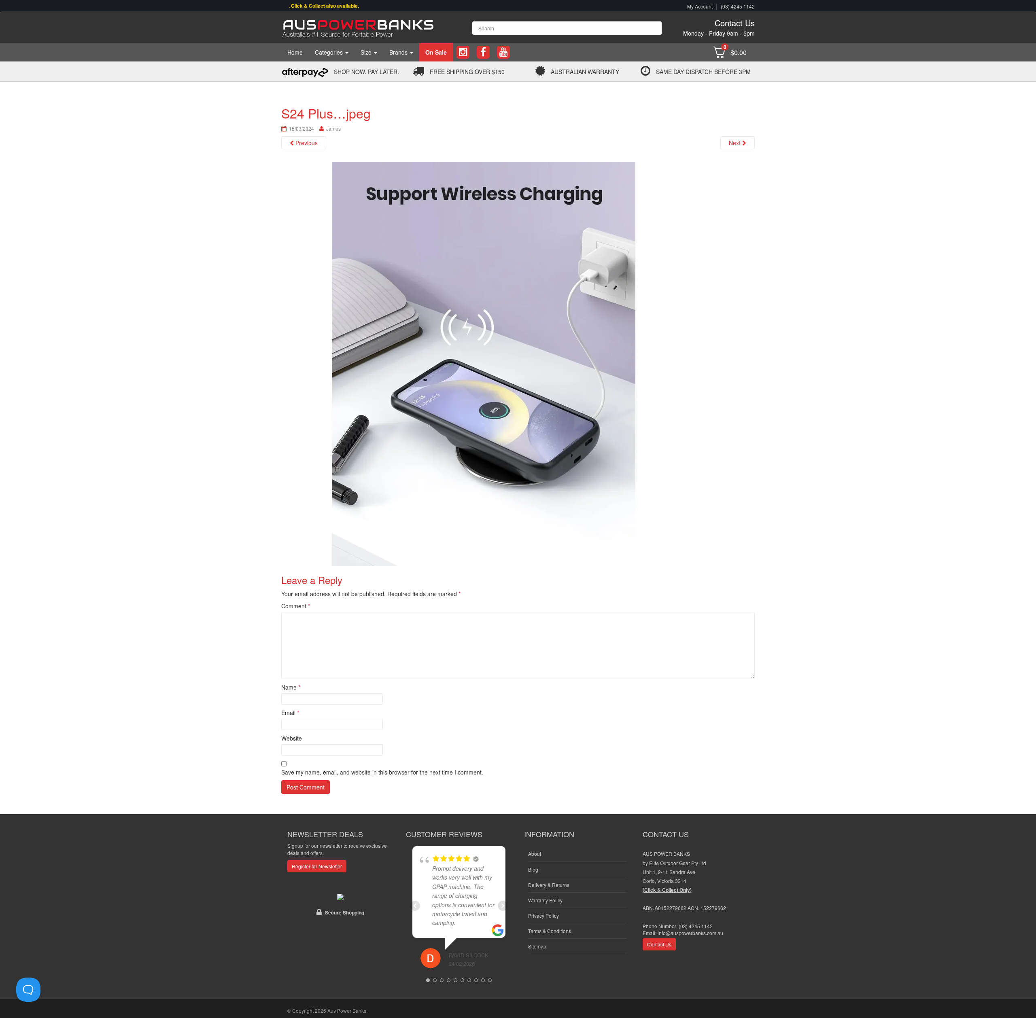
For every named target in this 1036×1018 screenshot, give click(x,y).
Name (290, 687)
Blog (533, 869)
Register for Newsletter (317, 866)
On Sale (436, 52)
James (333, 128)
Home (295, 52)
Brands (399, 52)
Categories (329, 52)
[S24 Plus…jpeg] (483, 363)
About (534, 853)
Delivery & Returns (548, 884)
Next (735, 143)
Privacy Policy (543, 915)
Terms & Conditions (549, 930)
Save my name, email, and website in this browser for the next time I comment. (382, 772)
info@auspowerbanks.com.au (690, 932)
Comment (295, 606)
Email (290, 713)
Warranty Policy (545, 900)
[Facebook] (483, 52)
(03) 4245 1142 (738, 6)
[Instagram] (463, 52)
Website (291, 738)
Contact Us (735, 23)
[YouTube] (503, 52)
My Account (700, 6)
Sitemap (537, 946)
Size (367, 52)
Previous (306, 143)
